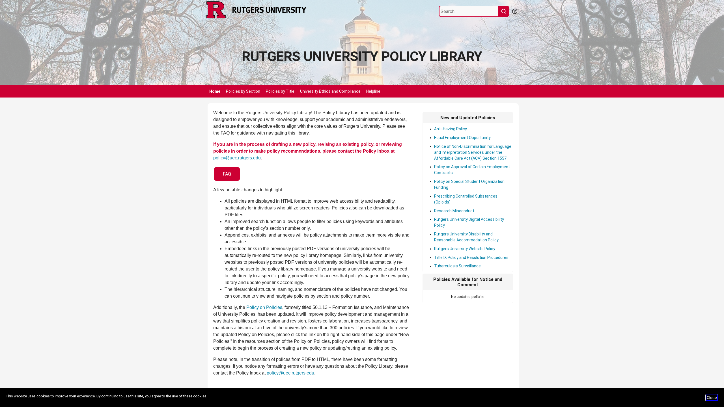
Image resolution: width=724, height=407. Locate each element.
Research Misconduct (454, 211)
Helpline (373, 91)
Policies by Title (280, 91)
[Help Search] (514, 11)
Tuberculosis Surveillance (457, 266)
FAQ (227, 174)
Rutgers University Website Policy (464, 248)
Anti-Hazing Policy (450, 129)
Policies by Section (243, 91)
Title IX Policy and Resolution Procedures (471, 257)
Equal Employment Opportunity (462, 137)
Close (712, 397)
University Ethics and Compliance (330, 91)
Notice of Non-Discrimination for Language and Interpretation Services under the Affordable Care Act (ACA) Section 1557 (472, 152)
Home (214, 91)
